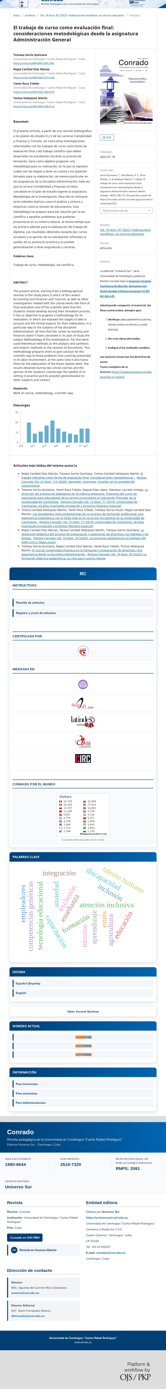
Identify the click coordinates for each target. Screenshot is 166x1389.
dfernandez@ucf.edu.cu (28, 1316)
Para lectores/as (27, 1084)
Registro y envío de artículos (36, 613)
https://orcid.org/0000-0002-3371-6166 (33, 77)
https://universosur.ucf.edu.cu (107, 1217)
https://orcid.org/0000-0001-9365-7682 (33, 63)
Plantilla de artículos (30, 602)
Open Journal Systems (83, 1011)
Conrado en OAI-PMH (24, 1237)
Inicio (16, 15)
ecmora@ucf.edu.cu (25, 1293)
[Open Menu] (13, 4)
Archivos (30, 15)
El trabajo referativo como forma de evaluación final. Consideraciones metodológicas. (82, 475)
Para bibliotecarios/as (31, 1102)
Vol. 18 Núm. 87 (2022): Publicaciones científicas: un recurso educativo (82, 15)
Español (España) (28, 983)
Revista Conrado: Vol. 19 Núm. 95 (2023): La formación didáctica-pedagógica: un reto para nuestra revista (83, 556)
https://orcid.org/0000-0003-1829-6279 (33, 92)
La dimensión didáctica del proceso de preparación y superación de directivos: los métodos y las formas (85, 534)
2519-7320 (70, 1164)
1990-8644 (15, 1164)
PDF (108, 137)
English (21, 993)
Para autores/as (26, 1093)
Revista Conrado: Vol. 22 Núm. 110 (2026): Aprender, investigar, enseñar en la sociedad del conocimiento (83, 482)
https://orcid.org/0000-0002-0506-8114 (33, 106)
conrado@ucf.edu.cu (111, 1252)
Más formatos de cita (115, 210)
